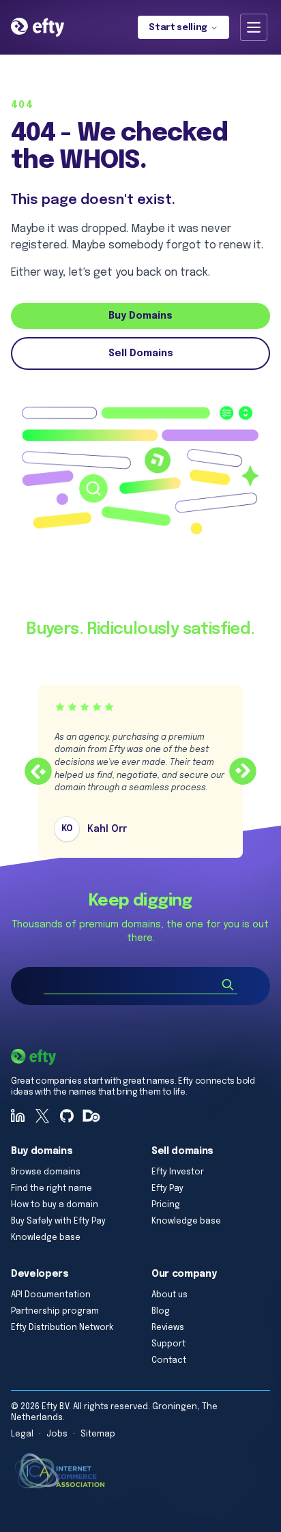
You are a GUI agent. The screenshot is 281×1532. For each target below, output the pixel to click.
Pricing (165, 1205)
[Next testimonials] (242, 771)
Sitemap (97, 1434)
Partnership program (55, 1311)
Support (168, 1344)
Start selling (178, 27)
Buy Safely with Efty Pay (58, 1221)
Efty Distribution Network (62, 1328)
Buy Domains (140, 316)
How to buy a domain (54, 1205)
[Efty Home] (37, 27)
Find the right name (51, 1189)
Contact (168, 1361)
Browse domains (45, 1172)
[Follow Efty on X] (42, 1116)
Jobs (57, 1434)
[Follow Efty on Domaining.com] (91, 1116)
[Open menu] (253, 27)
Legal (22, 1434)
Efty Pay (167, 1189)
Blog (160, 1311)
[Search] (228, 985)
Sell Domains (140, 353)
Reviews (167, 1328)
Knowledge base (45, 1238)
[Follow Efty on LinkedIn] (18, 1116)
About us (169, 1295)
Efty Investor (177, 1172)
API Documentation (51, 1295)
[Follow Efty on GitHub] (67, 1116)
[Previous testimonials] (38, 771)
